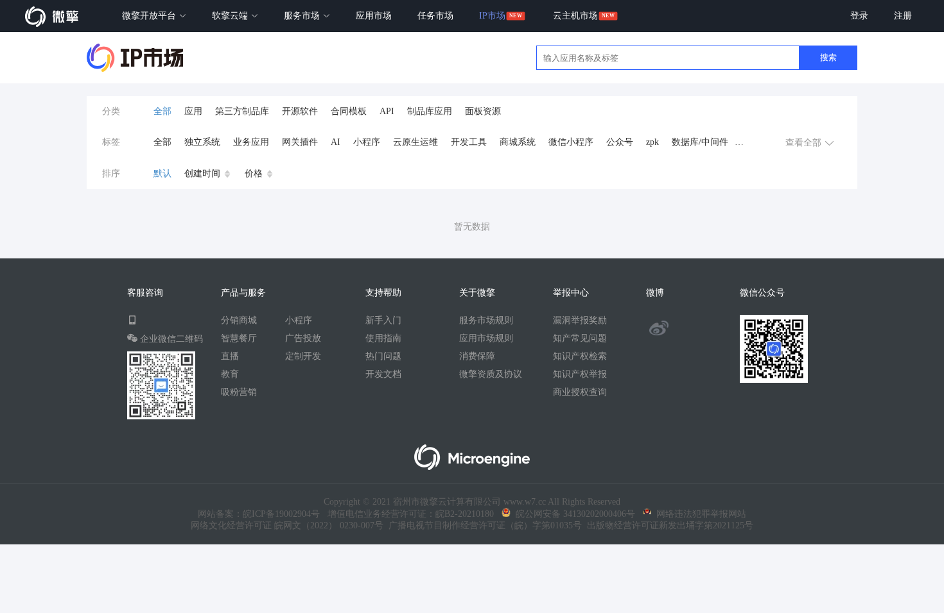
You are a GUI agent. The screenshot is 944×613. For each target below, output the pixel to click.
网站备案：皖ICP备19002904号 (259, 514)
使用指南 (383, 338)
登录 (859, 16)
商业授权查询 (580, 392)
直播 (230, 356)
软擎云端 (231, 16)
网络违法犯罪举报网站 (698, 514)
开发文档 (383, 374)
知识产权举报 (580, 374)
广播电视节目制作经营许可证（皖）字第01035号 (482, 525)
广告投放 (303, 338)
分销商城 (239, 320)
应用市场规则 (486, 338)
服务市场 (303, 16)
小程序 (298, 320)
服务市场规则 (486, 320)
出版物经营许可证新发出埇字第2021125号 (667, 525)
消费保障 (477, 356)
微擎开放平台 (150, 16)
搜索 (828, 57)
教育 (230, 374)
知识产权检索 (580, 356)
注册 (903, 16)
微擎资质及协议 (490, 374)
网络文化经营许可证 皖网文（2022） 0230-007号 (287, 525)
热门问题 (383, 356)
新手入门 (383, 320)
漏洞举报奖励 (580, 320)
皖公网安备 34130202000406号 (573, 514)
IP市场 (492, 16)
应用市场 (374, 16)
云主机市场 (575, 16)
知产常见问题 (580, 338)
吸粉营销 (239, 392)
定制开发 (303, 356)
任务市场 (435, 16)
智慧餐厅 (239, 338)
